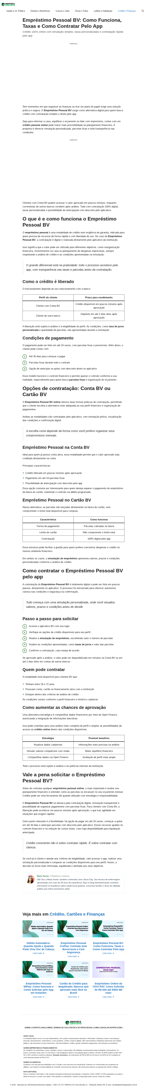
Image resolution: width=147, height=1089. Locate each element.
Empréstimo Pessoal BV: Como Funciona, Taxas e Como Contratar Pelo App (108, 946)
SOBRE (28, 1028)
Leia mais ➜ (38, 953)
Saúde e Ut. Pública (15, 11)
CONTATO (36, 1028)
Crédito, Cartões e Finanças (77, 914)
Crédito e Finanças (127, 11)
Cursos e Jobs (62, 11)
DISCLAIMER (46, 1028)
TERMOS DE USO (61, 1028)
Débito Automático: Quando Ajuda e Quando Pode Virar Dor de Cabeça (38, 946)
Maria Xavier (43, 876)
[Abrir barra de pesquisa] (143, 11)
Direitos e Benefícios (40, 11)
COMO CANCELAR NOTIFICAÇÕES (108, 1028)
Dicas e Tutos (81, 11)
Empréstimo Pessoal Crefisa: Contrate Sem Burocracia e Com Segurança (73, 948)
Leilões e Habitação (103, 11)
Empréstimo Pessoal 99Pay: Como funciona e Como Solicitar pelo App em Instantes (39, 988)
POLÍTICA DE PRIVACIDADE (80, 1028)
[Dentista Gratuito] (8, 4)
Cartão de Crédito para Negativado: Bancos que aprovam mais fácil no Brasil (73, 988)
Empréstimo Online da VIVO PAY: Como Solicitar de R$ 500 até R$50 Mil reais (108, 988)
